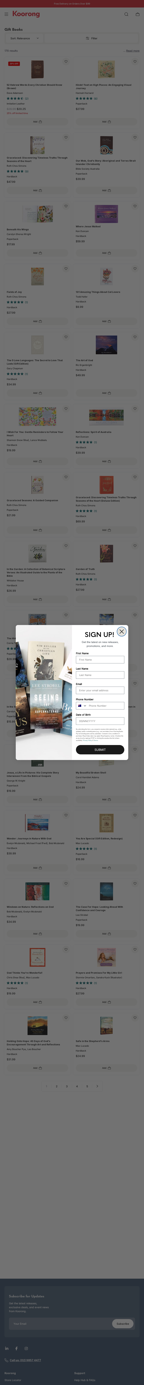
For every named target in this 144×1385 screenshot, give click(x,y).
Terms (96, 740)
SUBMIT (100, 750)
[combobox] (81, 705)
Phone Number (85, 699)
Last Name (82, 668)
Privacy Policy (87, 740)
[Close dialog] (121, 631)
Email (79, 683)
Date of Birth (83, 714)
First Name (82, 653)
